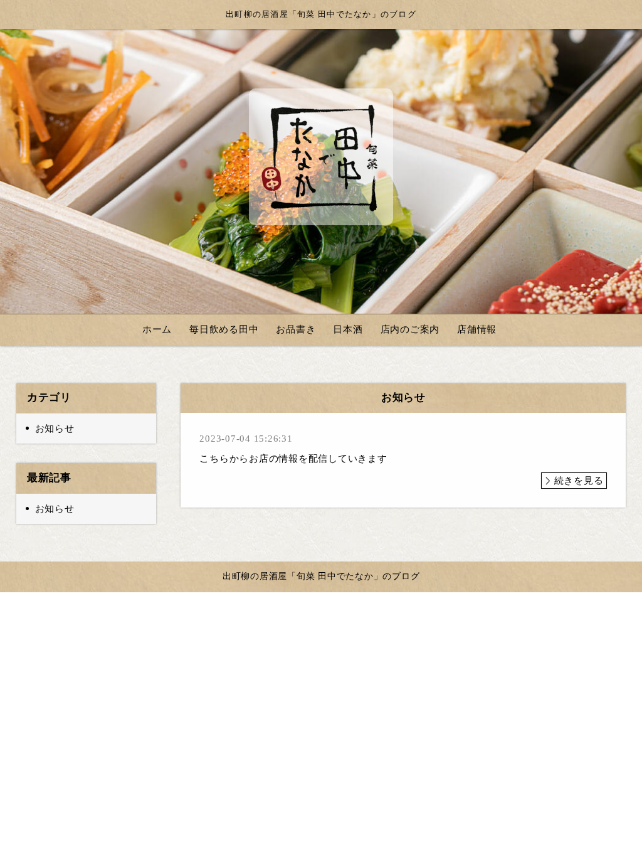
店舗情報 (477, 329)
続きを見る (579, 481)
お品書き (295, 329)
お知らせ (55, 428)
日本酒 (347, 329)
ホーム (157, 329)
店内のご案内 (410, 329)
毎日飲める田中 (223, 329)
